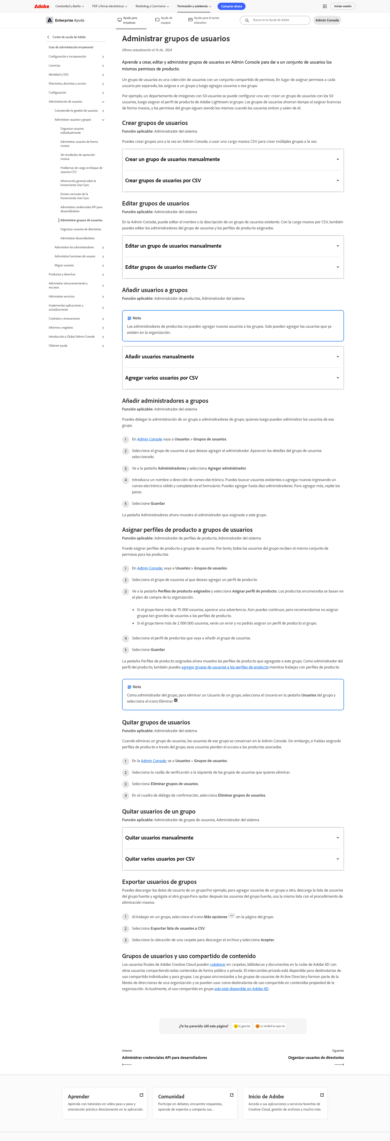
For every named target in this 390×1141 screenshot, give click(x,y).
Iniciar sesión (343, 6)
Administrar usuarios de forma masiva (79, 144)
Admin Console (149, 439)
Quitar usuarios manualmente (159, 837)
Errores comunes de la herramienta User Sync (74, 196)
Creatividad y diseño (68, 6)
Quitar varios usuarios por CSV (160, 858)
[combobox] (275, 20)
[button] (324, 6)
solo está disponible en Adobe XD (241, 988)
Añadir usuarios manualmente (159, 356)
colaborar (218, 964)
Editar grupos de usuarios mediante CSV (171, 267)
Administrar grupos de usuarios (81, 220)
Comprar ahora (231, 6)
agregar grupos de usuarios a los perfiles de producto (225, 667)
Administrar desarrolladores (77, 238)
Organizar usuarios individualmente (72, 131)
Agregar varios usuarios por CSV (161, 377)
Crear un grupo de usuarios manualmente (172, 159)
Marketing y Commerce (151, 6)
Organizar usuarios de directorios (80, 229)
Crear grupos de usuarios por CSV (163, 180)
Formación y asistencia (192, 6)
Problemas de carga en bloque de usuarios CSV (81, 170)
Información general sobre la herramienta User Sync (78, 183)
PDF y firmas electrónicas (108, 6)
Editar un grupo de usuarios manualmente (173, 245)
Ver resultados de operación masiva (77, 157)
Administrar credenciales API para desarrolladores (81, 209)
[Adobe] (41, 6)
